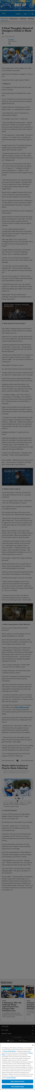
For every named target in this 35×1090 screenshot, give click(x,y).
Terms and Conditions (10, 1051)
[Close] (33, 1045)
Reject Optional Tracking (17, 1081)
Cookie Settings (11, 1077)
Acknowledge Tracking (17, 1086)
